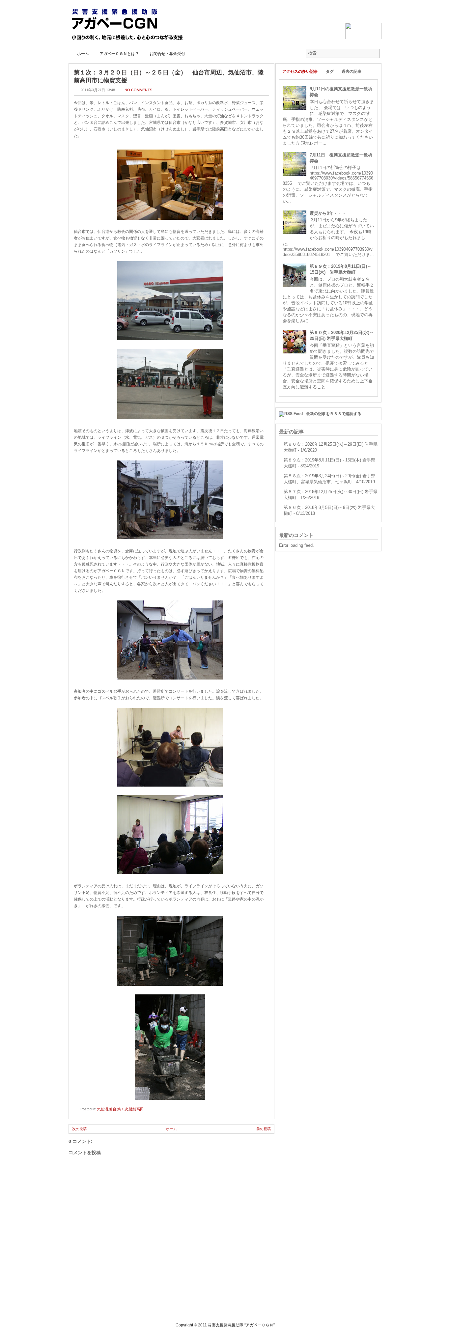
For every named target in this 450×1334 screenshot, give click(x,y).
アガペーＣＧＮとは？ (119, 53)
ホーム (83, 53)
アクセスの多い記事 (300, 71)
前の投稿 (263, 1129)
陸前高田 (136, 1109)
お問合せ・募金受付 (167, 53)
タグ (330, 71)
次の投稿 (79, 1129)
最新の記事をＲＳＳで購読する (333, 413)
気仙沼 (102, 1109)
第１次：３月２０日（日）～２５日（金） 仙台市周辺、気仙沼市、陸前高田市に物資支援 (169, 76)
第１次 (122, 1109)
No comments (138, 90)
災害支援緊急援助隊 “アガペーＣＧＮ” (241, 1325)
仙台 (112, 1109)
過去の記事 (351, 71)
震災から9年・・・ (328, 213)
